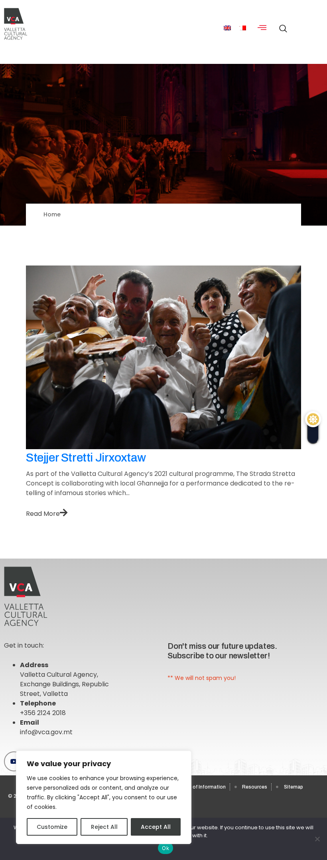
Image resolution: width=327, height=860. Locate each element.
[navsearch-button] (281, 24)
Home (52, 214)
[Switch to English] (227, 28)
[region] (103, 797)
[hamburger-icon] (262, 28)
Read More (43, 513)
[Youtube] (14, 761)
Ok (165, 848)
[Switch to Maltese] (242, 28)
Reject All (104, 827)
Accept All (156, 827)
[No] (317, 839)
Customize (52, 827)
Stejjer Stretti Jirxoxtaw (86, 457)
